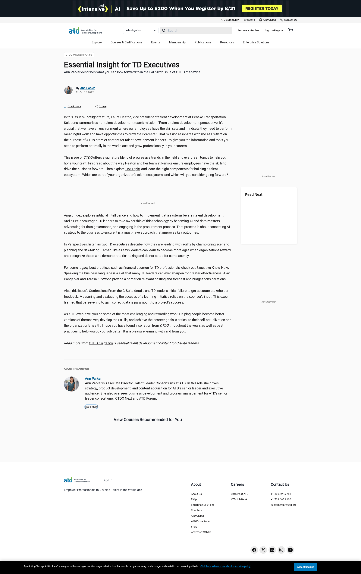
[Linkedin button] (272, 550)
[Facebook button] (254, 550)
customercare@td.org (284, 504)
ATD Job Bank (239, 499)
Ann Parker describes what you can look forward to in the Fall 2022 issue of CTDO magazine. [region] (132, 72)
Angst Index (73, 215)
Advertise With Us (201, 532)
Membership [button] (177, 42)
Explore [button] (97, 42)
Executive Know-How (212, 268)
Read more (91, 406)
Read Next (253, 194)
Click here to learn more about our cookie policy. (225, 566)
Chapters (196, 510)
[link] (230, 20)
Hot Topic (132, 169)
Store (194, 526)
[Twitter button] (263, 550)
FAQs (194, 499)
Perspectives (77, 244)
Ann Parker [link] (87, 88)
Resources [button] (227, 42)
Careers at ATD (239, 493)
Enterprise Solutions (202, 504)
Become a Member (248, 30)
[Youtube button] (290, 550)
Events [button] (155, 42)
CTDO (101, 343)
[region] (148, 343)
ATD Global (197, 515)
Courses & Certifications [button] (126, 42)
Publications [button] (203, 42)
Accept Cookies (305, 567)
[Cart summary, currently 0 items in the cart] (292, 30)
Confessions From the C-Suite (111, 291)
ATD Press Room (200, 521)
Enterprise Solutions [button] (256, 42)
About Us (196, 493)
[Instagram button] (281, 550)
